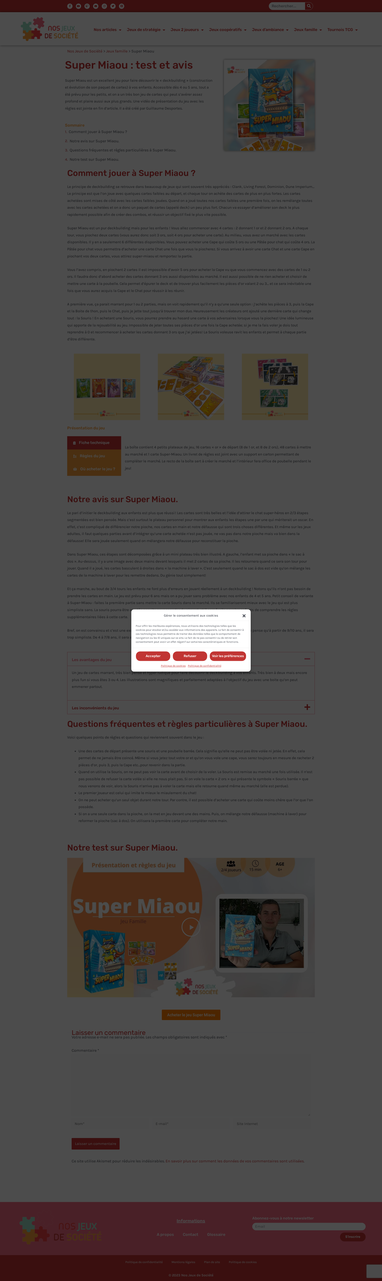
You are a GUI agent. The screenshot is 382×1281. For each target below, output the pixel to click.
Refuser (190, 656)
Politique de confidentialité (204, 665)
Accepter (153, 656)
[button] (244, 615)
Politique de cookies (173, 665)
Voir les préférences (228, 656)
